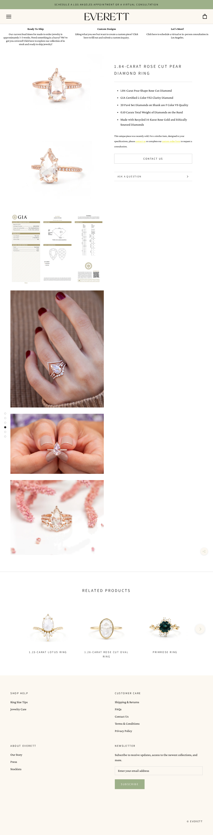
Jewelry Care (18, 709)
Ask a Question (130, 176)
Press (13, 761)
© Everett (195, 821)
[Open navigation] (8, 16)
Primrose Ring (165, 652)
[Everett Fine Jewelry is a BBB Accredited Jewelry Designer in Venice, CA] (20, 821)
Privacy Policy (123, 731)
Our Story (16, 754)
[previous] (13, 629)
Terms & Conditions (127, 723)
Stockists (15, 769)
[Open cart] (205, 16)
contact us (140, 141)
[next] (200, 629)
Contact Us (153, 158)
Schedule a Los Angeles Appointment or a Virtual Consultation (106, 4)
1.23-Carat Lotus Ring (48, 652)
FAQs (118, 709)
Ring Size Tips (19, 702)
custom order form (171, 141)
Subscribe (130, 784)
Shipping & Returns (127, 702)
